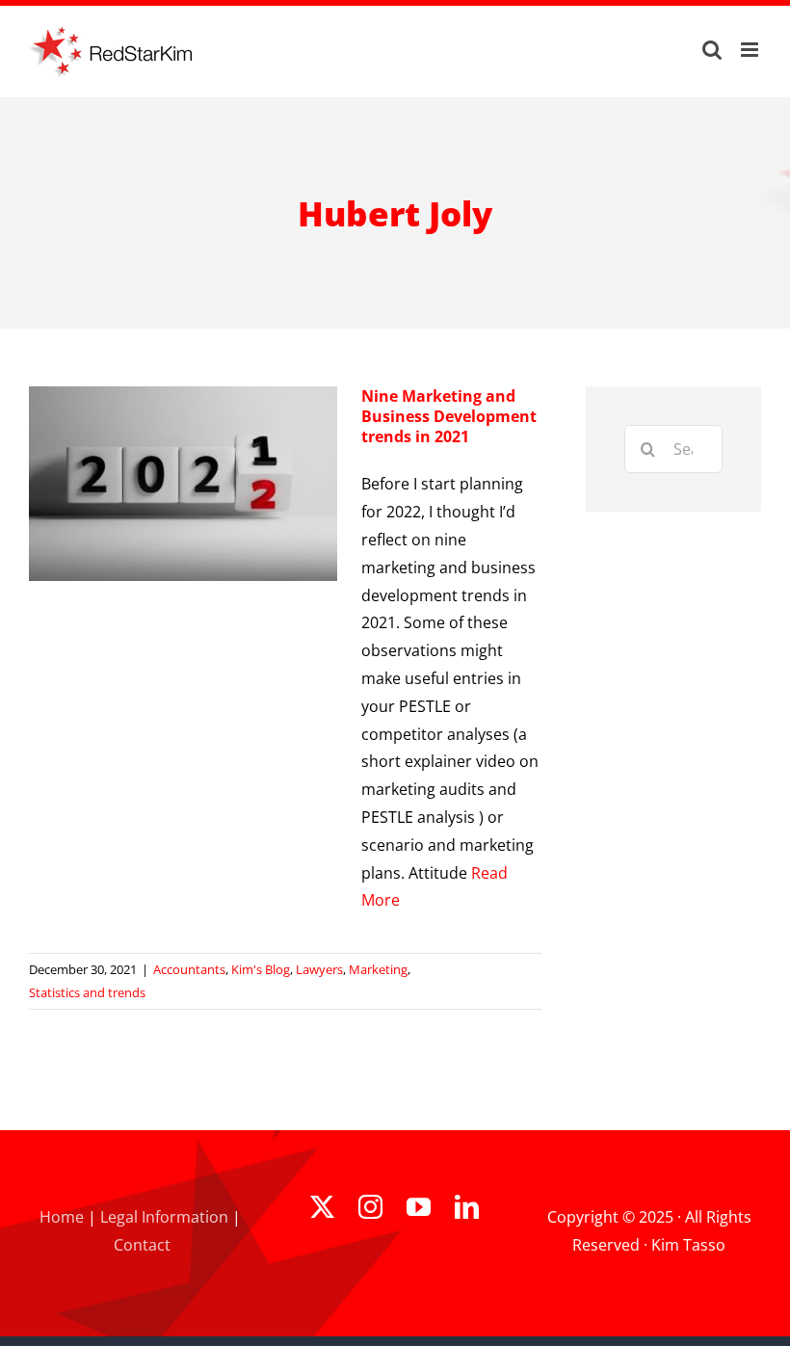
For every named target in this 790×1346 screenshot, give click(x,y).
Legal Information (164, 1216)
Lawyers (319, 969)
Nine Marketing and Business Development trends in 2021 (449, 416)
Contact (142, 1244)
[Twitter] (322, 1207)
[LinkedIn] (467, 1207)
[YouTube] (418, 1207)
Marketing (378, 969)
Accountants (189, 969)
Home (62, 1216)
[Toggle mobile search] (712, 50)
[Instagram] (370, 1207)
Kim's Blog (260, 969)
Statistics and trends (87, 992)
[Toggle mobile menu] (751, 50)
